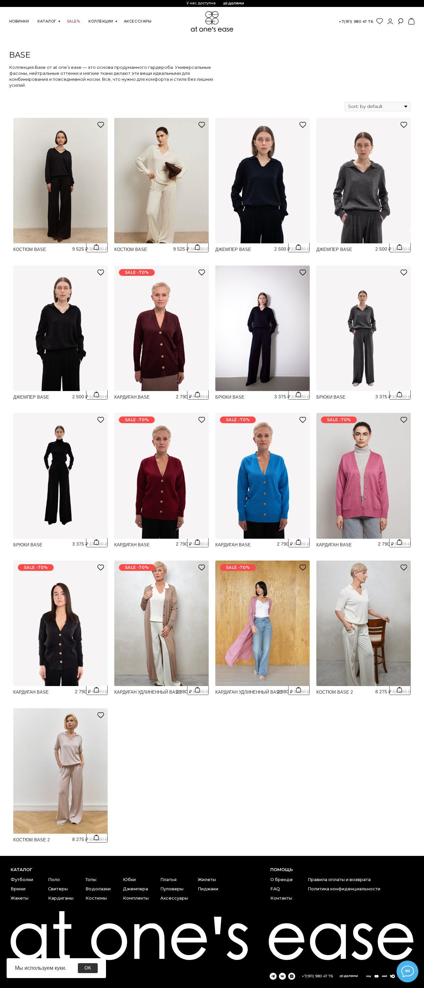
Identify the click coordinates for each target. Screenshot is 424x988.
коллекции (100, 21)
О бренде (281, 879)
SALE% (73, 21)
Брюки (18, 888)
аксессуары (137, 21)
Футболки (22, 879)
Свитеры (58, 888)
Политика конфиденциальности (344, 888)
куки (60, 968)
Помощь (281, 869)
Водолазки (98, 888)
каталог (46, 21)
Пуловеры (172, 888)
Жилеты (207, 879)
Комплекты (136, 898)
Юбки (129, 879)
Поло (54, 879)
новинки (19, 21)
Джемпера (135, 888)
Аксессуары (174, 898)
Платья (168, 879)
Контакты (281, 898)
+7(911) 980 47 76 (356, 22)
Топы (90, 879)
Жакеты (19, 898)
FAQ (275, 888)
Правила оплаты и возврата (339, 879)
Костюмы (96, 898)
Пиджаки (208, 888)
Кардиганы (61, 898)
